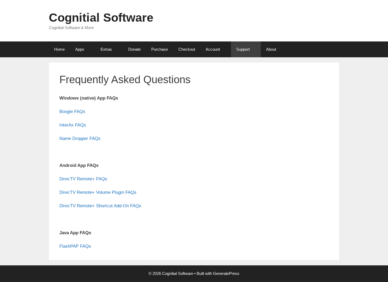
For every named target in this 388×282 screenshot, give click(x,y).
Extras (106, 49)
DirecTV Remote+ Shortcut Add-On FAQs (100, 205)
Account (213, 49)
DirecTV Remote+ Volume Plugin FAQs (97, 192)
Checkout (186, 49)
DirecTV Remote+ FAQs (83, 178)
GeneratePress (226, 273)
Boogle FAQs (72, 111)
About (271, 49)
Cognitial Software (101, 17)
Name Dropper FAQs (80, 138)
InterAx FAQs (72, 125)
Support (243, 49)
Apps (79, 49)
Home (59, 49)
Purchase (159, 49)
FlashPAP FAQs (75, 246)
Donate (134, 49)
